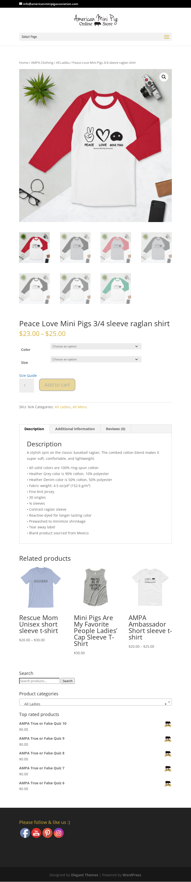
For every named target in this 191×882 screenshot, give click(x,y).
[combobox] (95, 702)
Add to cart (57, 384)
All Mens (80, 406)
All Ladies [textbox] (94, 704)
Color (25, 349)
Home (23, 62)
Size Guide (28, 375)
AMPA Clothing (42, 62)
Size (24, 362)
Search (68, 681)
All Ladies (63, 62)
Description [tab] (34, 428)
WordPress (132, 875)
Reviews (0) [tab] (115, 428)
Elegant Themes (84, 875)
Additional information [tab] (75, 428)
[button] (163, 77)
